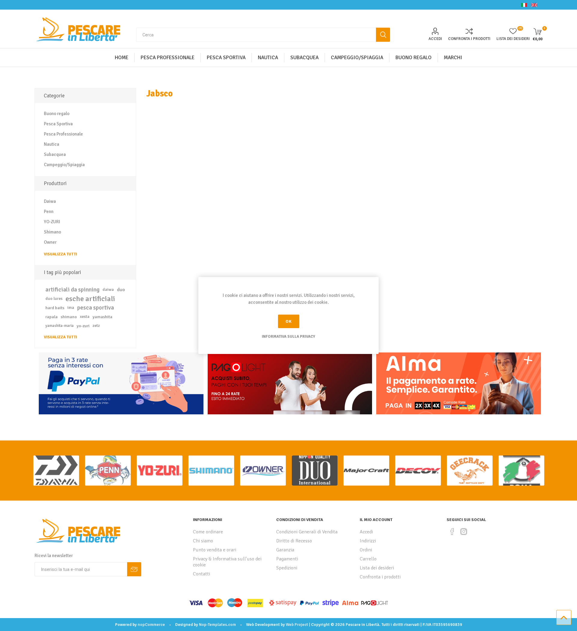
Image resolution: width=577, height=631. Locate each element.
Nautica (51, 144)
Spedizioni (286, 568)
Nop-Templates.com (217, 624)
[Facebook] (452, 531)
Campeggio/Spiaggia (64, 164)
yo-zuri (83, 325)
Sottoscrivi (134, 569)
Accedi (435, 38)
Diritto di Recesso (294, 541)
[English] (534, 5)
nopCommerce (151, 624)
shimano (69, 316)
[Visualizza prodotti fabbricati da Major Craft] (366, 471)
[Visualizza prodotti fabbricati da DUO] (314, 471)
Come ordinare (208, 532)
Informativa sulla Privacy (288, 336)
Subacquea (55, 154)
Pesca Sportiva (58, 124)
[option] (56, 471)
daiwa (108, 289)
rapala (51, 316)
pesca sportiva (95, 307)
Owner (50, 242)
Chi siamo (203, 541)
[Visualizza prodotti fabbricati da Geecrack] (470, 471)
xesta (85, 316)
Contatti (201, 574)
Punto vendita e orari (214, 550)
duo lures (54, 298)
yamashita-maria (59, 325)
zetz (96, 325)
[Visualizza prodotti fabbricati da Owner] (263, 471)
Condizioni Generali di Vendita (306, 532)
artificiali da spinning (72, 289)
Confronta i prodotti (469, 38)
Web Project (297, 624)
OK (288, 321)
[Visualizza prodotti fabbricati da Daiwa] (56, 471)
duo (121, 290)
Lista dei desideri (377, 568)
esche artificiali (90, 298)
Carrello (368, 559)
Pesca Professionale (63, 134)
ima (70, 307)
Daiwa (50, 201)
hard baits (54, 307)
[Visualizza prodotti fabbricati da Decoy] (418, 471)
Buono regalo (56, 113)
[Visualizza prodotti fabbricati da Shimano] (211, 471)
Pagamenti (287, 559)
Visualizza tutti (60, 254)
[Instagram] (464, 531)
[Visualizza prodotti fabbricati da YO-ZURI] (159, 471)
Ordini (366, 550)
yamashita (102, 316)
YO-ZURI (52, 221)
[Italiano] (524, 5)
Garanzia (285, 550)
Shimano (52, 232)
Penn (48, 211)
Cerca (383, 35)
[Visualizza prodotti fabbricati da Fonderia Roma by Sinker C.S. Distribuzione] (521, 471)
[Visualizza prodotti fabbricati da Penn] (108, 471)
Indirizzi (368, 541)
